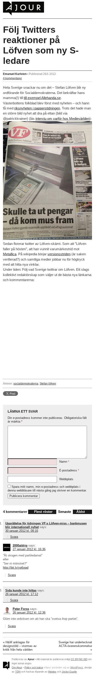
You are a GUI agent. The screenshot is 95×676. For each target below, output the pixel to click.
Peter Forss (21, 609)
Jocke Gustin (69, 671)
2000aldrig (20, 545)
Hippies (52, 671)
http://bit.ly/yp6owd (15, 567)
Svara (14, 536)
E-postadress (69, 470)
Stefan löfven (48, 383)
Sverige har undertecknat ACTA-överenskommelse (75, 644)
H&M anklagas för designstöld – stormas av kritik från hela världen (20, 646)
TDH (18, 671)
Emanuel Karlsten (15, 73)
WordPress (76, 667)
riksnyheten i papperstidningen (37, 108)
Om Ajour (17, 667)
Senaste (64, 512)
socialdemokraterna (25, 383)
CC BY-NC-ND (79, 659)
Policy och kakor (33, 667)
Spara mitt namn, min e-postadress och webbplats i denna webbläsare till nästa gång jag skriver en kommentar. (47, 488)
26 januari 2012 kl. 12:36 (29, 612)
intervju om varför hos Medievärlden (62, 119)
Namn (64, 461)
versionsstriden (59, 254)
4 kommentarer (12, 78)
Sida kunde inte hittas (20, 590)
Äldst (80, 512)
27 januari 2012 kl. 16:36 (29, 549)
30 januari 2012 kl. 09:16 (21, 530)
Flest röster (43, 512)
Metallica (9, 254)
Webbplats (66, 479)
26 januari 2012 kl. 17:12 (21, 594)
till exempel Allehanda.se (42, 98)
